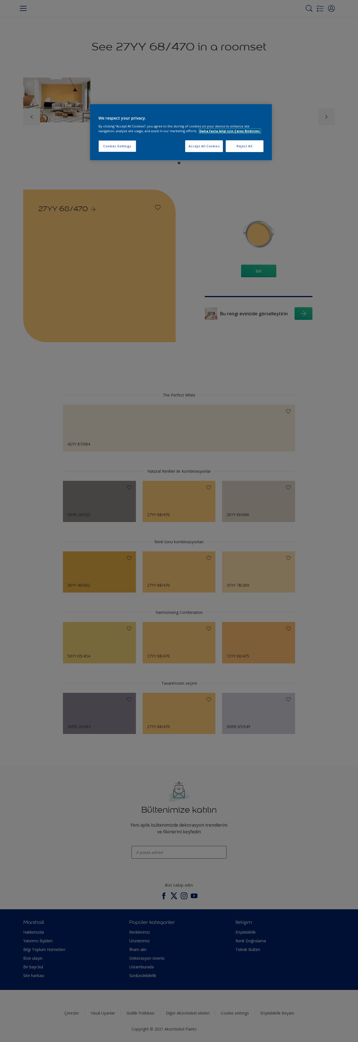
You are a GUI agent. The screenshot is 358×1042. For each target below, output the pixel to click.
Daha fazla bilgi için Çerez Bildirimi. (229, 131)
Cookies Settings (117, 146)
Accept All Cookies (204, 146)
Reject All (245, 146)
